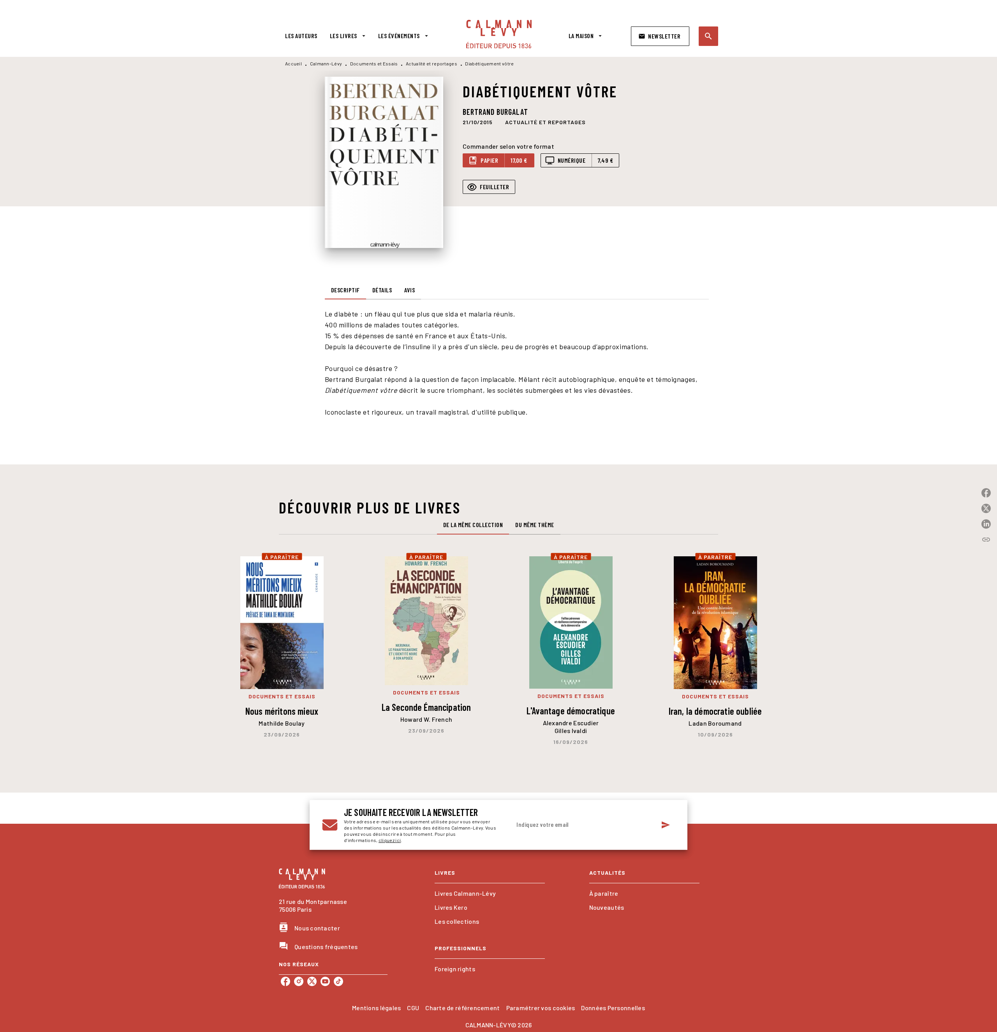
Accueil (293, 63)
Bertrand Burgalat (495, 111)
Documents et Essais (374, 63)
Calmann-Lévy (326, 63)
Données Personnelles (613, 1007)
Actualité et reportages (431, 63)
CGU (413, 1007)
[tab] (301, 35)
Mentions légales (376, 1007)
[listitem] (285, 981)
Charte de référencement (462, 1007)
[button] (660, 36)
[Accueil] (499, 34)
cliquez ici (390, 840)
